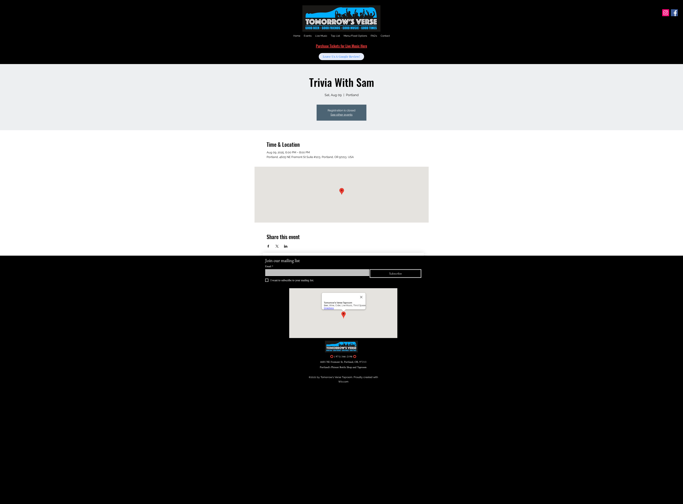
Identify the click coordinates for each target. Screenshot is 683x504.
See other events (341, 114)
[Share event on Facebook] (268, 246)
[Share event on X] (277, 246)
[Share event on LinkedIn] (285, 246)
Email (269, 266)
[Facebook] (674, 12)
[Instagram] (665, 12)
